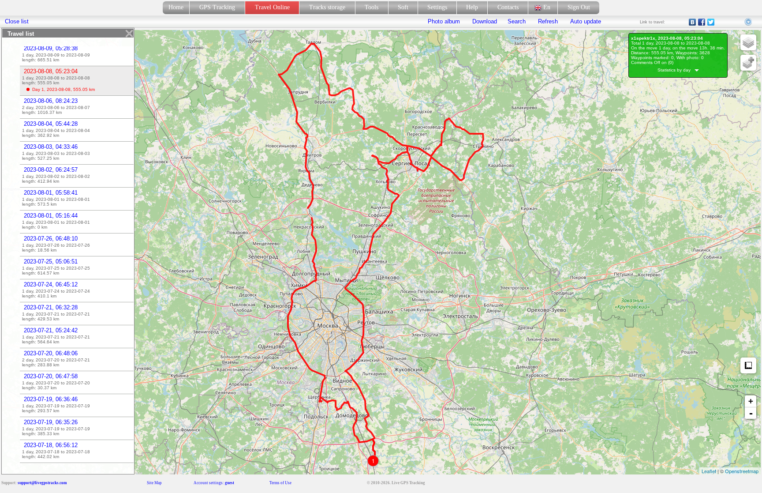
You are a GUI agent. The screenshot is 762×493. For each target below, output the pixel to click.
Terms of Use (280, 483)
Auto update (585, 21)
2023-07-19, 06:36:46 (51, 399)
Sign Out (579, 7)
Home (175, 7)
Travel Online (272, 7)
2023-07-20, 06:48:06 (51, 353)
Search (516, 21)
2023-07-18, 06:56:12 (51, 445)
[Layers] (748, 42)
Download (484, 21)
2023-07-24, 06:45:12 (51, 284)
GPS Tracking (217, 7)
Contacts (508, 7)
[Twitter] (711, 22)
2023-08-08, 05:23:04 (51, 71)
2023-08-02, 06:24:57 (51, 169)
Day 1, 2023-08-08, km (63, 89)
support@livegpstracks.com (42, 483)
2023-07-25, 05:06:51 (51, 261)
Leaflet (709, 470)
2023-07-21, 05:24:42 (51, 330)
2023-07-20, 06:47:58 (51, 376)
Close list (17, 21)
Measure (748, 365)
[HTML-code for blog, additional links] (748, 22)
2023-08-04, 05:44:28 (51, 123)
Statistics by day (676, 70)
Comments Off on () (652, 62)
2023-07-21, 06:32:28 (51, 307)
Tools (371, 7)
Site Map (154, 483)
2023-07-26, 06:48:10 (51, 238)
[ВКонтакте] (692, 22)
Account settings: (214, 483)
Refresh (548, 21)
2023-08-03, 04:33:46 (51, 146)
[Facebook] (701, 22)
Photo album (443, 21)
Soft (403, 7)
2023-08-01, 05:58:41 (51, 192)
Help (472, 7)
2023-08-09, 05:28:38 (51, 48)
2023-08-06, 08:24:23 (51, 101)
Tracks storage (327, 7)
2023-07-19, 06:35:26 (51, 422)
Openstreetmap (741, 470)
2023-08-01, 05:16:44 (51, 215)
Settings (437, 7)
